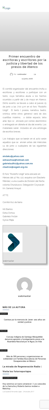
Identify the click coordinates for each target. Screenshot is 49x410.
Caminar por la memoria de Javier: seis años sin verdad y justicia (24, 320)
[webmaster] (12, 74)
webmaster (22, 74)
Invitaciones (24, 83)
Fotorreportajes (10, 378)
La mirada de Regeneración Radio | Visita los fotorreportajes (22, 369)
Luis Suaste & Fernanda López (12, 392)
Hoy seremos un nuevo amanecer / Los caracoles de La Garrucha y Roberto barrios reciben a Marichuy (24, 386)
